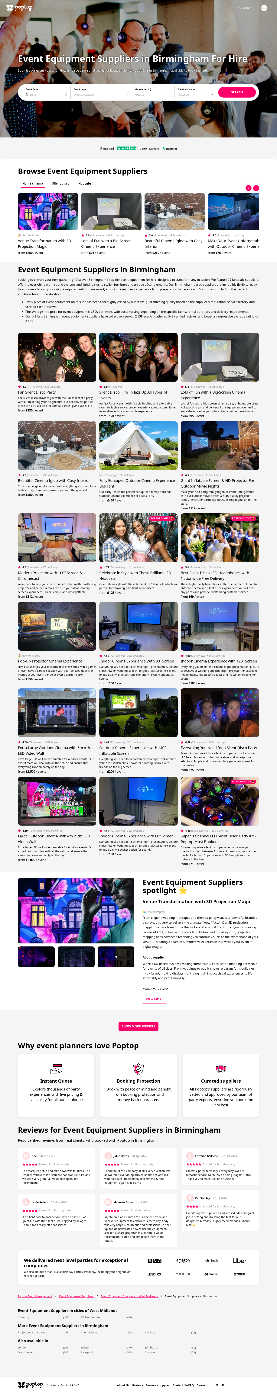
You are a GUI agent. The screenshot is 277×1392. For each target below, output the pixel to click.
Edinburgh (151, 1347)
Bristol (85, 1347)
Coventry (23, 1317)
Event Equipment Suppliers (76, 1296)
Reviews (137, 1385)
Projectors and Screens (32, 1332)
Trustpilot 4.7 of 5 (63, 1385)
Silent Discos (89, 1332)
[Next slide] (256, 188)
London (22, 1347)
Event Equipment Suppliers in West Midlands (129, 1296)
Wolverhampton (91, 1317)
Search (247, 8)
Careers (202, 1385)
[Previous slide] (249, 188)
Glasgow (150, 1352)
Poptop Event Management (35, 1296)
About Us (123, 1385)
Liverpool (87, 1352)
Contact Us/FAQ (183, 1385)
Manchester (25, 1352)
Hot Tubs (150, 1332)
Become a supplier (158, 1385)
